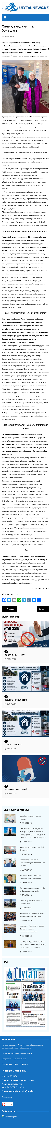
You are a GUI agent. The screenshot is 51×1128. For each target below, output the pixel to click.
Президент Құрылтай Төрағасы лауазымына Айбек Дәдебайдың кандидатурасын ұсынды (33, 944)
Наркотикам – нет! (15, 789)
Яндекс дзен (7, 1097)
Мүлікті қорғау (13, 744)
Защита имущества (15, 699)
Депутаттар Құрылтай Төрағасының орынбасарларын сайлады (32, 863)
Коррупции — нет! (14, 654)
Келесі (41, 609)
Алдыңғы (10, 609)
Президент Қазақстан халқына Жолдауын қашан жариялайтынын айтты (32, 929)
